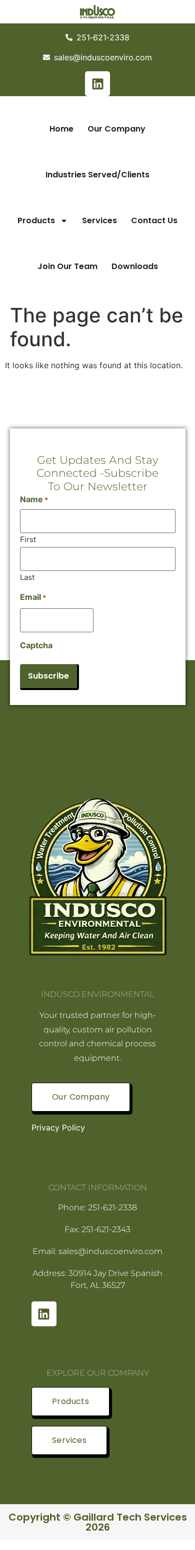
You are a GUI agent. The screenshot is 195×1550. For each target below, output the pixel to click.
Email (33, 597)
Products (36, 220)
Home (62, 129)
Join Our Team (68, 266)
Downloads (135, 266)
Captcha (36, 645)
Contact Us (154, 220)
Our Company (117, 129)
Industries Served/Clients (98, 174)
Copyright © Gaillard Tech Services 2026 (97, 1522)
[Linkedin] (97, 83)
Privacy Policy (58, 1127)
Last (27, 576)
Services (99, 220)
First (28, 539)
